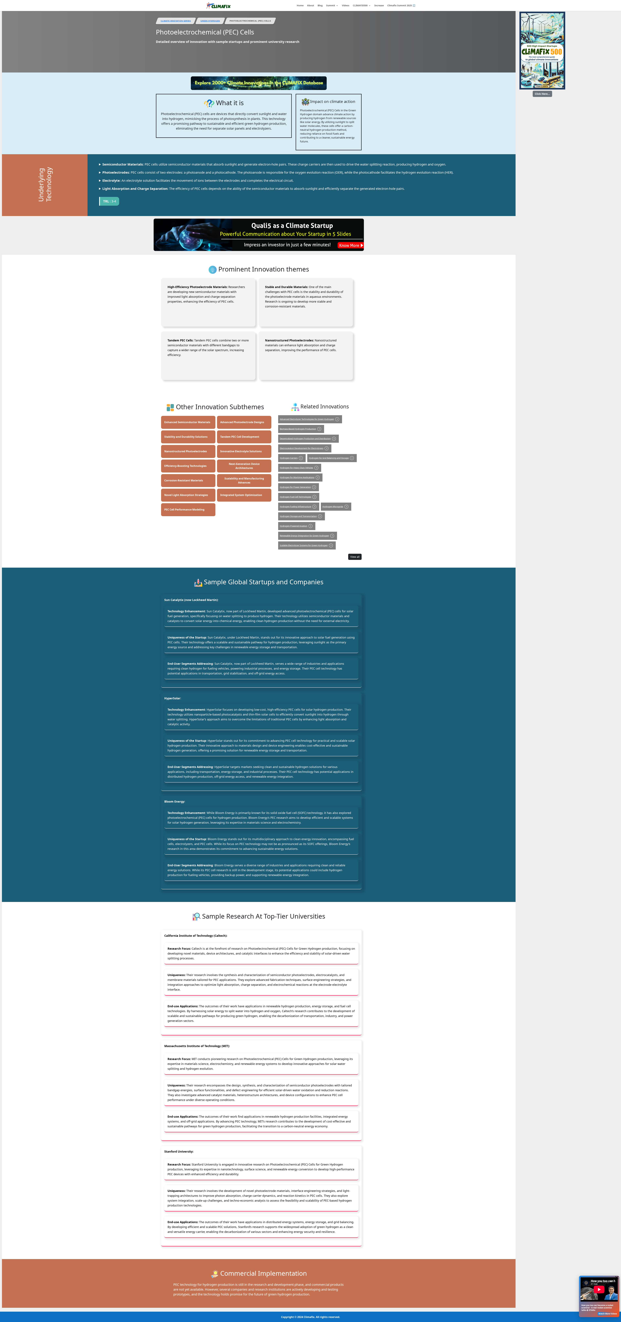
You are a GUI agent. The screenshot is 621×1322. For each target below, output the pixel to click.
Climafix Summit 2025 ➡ (401, 5)
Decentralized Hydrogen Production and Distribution (305, 438)
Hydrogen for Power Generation (295, 487)
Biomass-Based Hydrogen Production (298, 428)
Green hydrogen (210, 21)
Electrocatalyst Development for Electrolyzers (301, 448)
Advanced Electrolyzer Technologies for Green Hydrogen (307, 419)
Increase (379, 5)
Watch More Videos (608, 1313)
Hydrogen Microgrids (332, 506)
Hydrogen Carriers (289, 457)
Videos (345, 5)
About (310, 5)
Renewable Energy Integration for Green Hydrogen (304, 535)
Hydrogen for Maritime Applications (297, 477)
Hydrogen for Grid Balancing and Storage (329, 457)
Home (300, 5)
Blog (320, 5)
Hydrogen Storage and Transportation (298, 516)
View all (355, 557)
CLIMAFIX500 (360, 5)
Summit (330, 5)
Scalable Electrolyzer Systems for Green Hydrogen (304, 545)
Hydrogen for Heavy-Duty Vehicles (296, 467)
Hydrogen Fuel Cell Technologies (295, 496)
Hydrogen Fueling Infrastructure (295, 506)
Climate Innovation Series (176, 21)
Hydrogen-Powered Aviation (293, 525)
